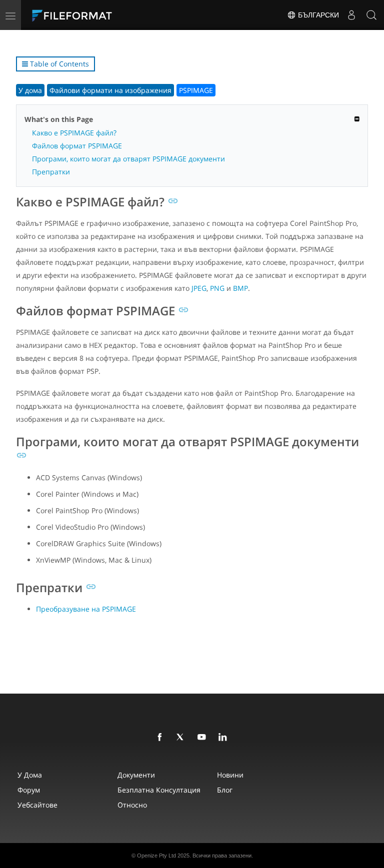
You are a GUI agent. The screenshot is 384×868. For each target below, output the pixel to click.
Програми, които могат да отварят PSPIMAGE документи (128, 158)
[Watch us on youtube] (203, 737)
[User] (352, 15)
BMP (240, 288)
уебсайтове (38, 805)
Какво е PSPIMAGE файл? (74, 132)
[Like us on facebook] (161, 737)
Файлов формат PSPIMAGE (77, 145)
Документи (136, 775)
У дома (30, 90)
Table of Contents (58, 63)
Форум (29, 790)
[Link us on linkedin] (224, 737)
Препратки (51, 171)
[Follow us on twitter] (182, 737)
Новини (230, 775)
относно (132, 805)
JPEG (199, 288)
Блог (224, 790)
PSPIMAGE (196, 90)
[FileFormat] (96, 14)
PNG (217, 288)
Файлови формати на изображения (111, 90)
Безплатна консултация (159, 790)
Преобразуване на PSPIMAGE (86, 609)
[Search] (371, 15)
